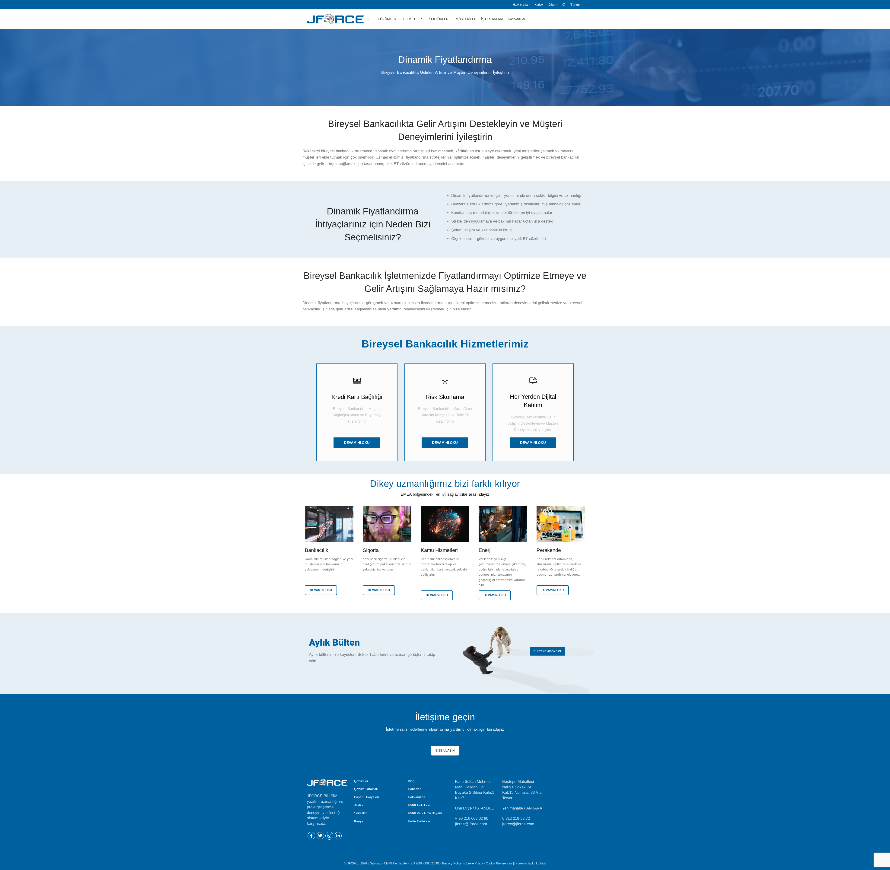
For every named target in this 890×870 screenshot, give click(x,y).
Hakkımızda (416, 797)
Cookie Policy (473, 863)
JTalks (358, 805)
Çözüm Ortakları (366, 789)
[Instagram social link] (329, 836)
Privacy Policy (452, 863)
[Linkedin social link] (338, 835)
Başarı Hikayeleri (366, 797)
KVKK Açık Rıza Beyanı (425, 813)
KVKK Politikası (419, 805)
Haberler (414, 789)
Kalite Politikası (419, 821)
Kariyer (359, 821)
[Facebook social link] (311, 835)
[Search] (564, 4)
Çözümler (361, 781)
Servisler (360, 813)
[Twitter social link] (320, 835)
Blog (411, 781)
